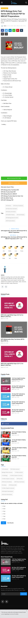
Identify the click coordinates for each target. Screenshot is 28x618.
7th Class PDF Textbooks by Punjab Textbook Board (18, 394)
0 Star (4, 519)
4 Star (4, 508)
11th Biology (4, 475)
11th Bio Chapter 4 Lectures (16, 475)
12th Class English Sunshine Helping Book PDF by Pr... (18, 379)
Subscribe (23, 594)
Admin (2, 275)
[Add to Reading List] (6, 34)
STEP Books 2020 (12, 485)
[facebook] (2, 601)
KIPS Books (8, 205)
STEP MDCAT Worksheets (7, 491)
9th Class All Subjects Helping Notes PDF (19, 456)
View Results (10, 523)
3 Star (4, 511)
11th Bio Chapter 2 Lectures (8, 478)
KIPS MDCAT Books (10, 214)
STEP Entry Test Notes (19, 481)
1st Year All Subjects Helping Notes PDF (19, 440)
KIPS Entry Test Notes (11, 211)
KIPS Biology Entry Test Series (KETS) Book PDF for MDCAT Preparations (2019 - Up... (14, 237)
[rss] (6, 601)
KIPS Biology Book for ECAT (12, 217)
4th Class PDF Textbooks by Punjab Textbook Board (18, 410)
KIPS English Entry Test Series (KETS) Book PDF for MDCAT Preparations (14, 231)
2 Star (4, 513)
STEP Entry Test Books (7, 481)
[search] (26, 2)
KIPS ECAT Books (20, 214)
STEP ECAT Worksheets (7, 494)
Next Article (13, 235)
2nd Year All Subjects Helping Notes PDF (19, 432)
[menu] (2, 2)
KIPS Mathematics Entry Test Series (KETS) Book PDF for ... (12, 340)
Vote (3, 523)
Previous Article (15, 228)
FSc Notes (4, 485)
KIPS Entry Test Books (18, 205)
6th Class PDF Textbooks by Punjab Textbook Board (18, 386)
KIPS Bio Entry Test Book (11, 208)
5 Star (4, 506)
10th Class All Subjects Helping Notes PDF (19, 448)
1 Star (4, 516)
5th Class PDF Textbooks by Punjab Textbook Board (18, 402)
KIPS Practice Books (10, 220)
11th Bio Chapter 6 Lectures (8, 488)
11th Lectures (5, 469)
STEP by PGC (19, 478)
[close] (26, 610)
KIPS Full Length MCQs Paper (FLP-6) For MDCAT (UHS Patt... (12, 315)
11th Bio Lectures (19, 472)
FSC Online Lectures (15, 469)
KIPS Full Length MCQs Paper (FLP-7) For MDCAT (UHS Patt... (12, 364)
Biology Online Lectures (7, 472)
